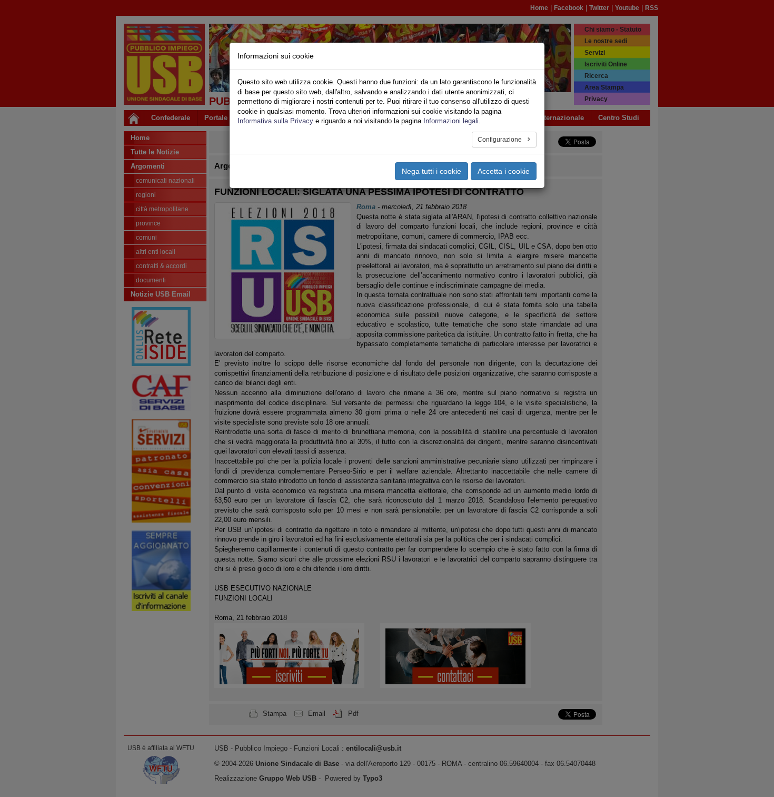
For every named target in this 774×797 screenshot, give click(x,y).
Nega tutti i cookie (431, 171)
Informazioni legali (451, 121)
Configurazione (500, 139)
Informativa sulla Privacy (275, 121)
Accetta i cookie (504, 171)
